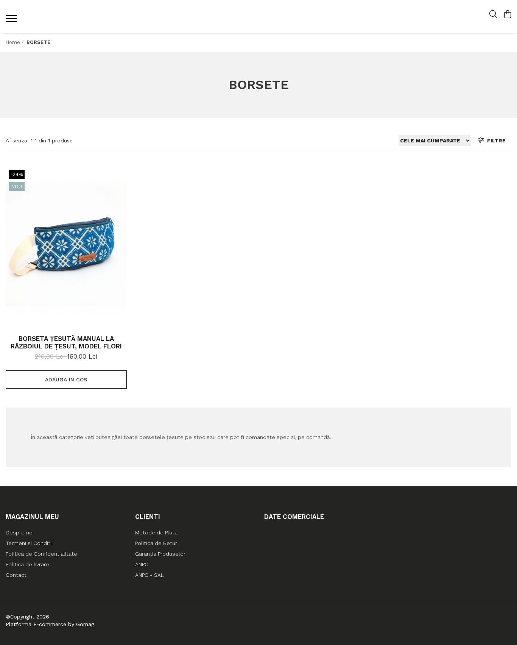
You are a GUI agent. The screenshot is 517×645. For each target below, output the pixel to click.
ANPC (141, 564)
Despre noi (20, 532)
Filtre (495, 140)
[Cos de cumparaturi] (507, 14)
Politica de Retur (156, 543)
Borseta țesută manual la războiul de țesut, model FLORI (66, 342)
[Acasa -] (258, 16)
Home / (15, 42)
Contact (16, 575)
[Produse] (12, 21)
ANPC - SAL (149, 575)
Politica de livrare (27, 564)
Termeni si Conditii (29, 543)
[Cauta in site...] (493, 14)
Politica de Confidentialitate (41, 554)
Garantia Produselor (160, 554)
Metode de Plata (156, 532)
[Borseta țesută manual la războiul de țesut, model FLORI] (66, 247)
